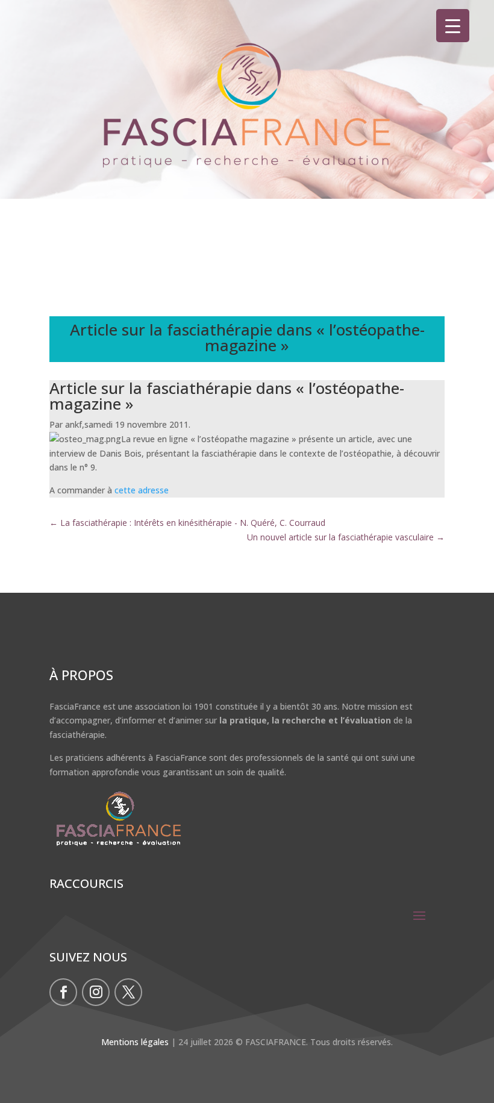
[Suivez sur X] (128, 992)
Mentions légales (135, 1042)
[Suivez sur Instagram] (96, 992)
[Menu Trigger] (452, 25)
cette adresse (142, 490)
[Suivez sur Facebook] (63, 992)
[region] (247, 123)
